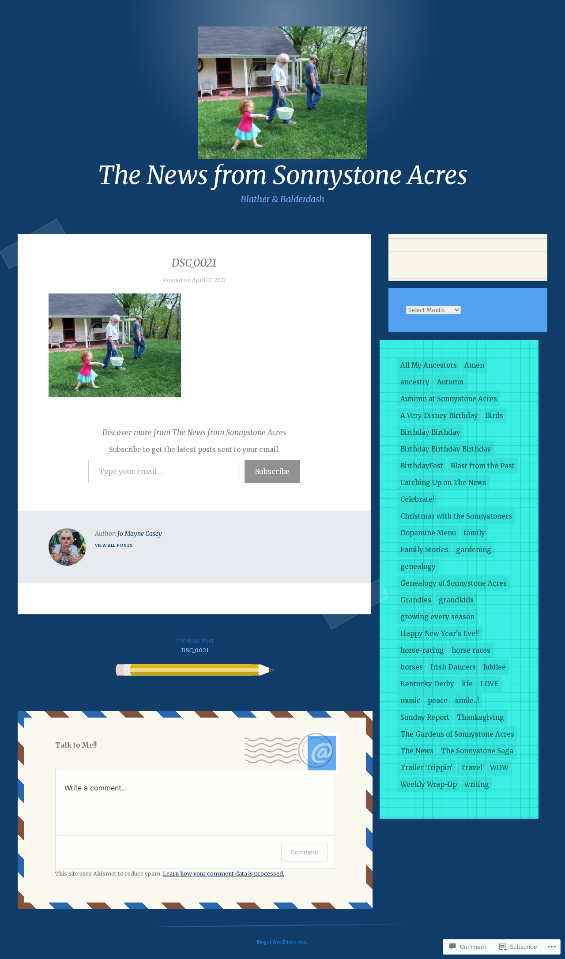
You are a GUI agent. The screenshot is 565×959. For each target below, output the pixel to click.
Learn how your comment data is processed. (223, 873)
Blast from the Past (483, 466)
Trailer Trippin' (426, 767)
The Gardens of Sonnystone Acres (457, 734)
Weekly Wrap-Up (428, 784)
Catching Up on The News (443, 482)
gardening (473, 549)
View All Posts (114, 545)
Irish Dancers (453, 667)
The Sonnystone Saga (477, 751)
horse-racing (422, 650)
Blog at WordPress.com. (282, 942)
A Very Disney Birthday (439, 415)
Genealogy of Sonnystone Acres (453, 583)
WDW (499, 767)
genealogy (418, 566)
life (467, 684)
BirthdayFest (421, 466)
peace (438, 700)
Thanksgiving (480, 717)
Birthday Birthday (430, 432)
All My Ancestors (428, 365)
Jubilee (494, 667)
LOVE (489, 684)
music (410, 700)
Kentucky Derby (427, 684)
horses (411, 667)
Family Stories (424, 549)
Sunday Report (424, 717)
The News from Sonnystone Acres (282, 175)
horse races (471, 650)
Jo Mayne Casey (139, 534)
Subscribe (272, 471)
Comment (304, 852)
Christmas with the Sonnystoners (456, 516)
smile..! (467, 700)
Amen (474, 365)
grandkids (456, 600)
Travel (471, 767)
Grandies (415, 600)
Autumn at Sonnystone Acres (448, 399)
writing (476, 784)
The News (416, 751)
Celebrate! (417, 499)
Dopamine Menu (428, 533)
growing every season (437, 617)
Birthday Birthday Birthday (445, 449)
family (474, 533)
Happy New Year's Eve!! (439, 633)
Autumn (450, 382)
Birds (494, 415)
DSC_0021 (195, 645)
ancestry (414, 382)
